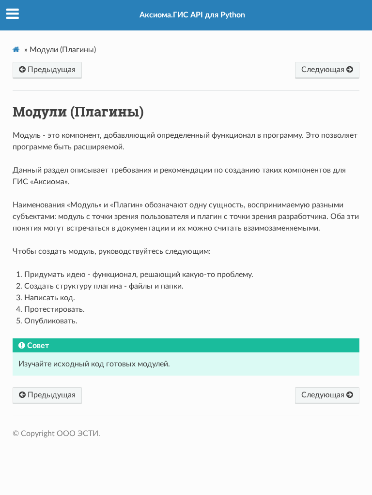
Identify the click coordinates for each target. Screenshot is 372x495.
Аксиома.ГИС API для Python (192, 15)
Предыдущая (51, 69)
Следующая (323, 69)
